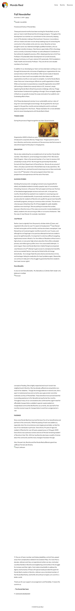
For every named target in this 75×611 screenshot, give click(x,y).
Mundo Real (16, 5)
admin (27, 17)
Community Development (23, 593)
